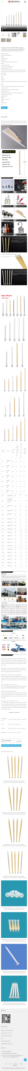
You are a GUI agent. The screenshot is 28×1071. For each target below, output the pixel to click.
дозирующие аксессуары (6, 1043)
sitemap (15, 1065)
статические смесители (6, 1033)
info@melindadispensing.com (10, 1053)
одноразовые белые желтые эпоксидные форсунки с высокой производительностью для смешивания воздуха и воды (14, 813)
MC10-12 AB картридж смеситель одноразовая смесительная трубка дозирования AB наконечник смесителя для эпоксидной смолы (14, 1003)
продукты (15, 1064)
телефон (3, 728)
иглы (2, 1038)
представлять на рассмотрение (11, 745)
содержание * (4, 732)
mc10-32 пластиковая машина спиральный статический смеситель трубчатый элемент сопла (14, 781)
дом (6, 1064)
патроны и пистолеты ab (7, 1030)
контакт (21, 1064)
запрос (4, 107)
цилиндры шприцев (5, 1041)
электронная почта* (4, 719)
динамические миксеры (6, 1035)
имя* (2, 724)
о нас (10, 1064)
